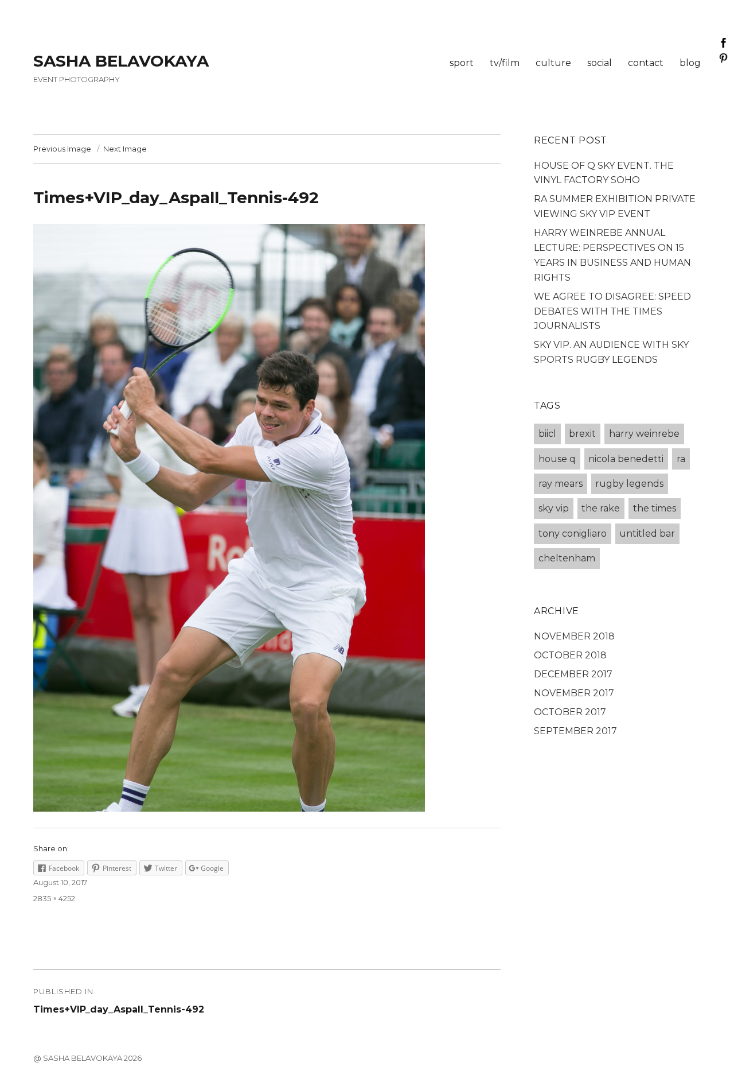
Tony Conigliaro (572, 533)
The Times (654, 508)
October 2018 (570, 655)
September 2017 (575, 731)
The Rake (600, 508)
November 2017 (574, 693)
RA (681, 458)
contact (645, 62)
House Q (557, 458)
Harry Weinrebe (644, 433)
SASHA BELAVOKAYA (121, 61)
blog (690, 62)
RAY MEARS (560, 483)
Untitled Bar (647, 533)
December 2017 (573, 674)
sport (462, 62)
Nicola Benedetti (625, 458)
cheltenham (566, 558)
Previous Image (62, 148)
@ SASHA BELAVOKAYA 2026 (87, 1057)
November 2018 (574, 636)
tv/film (505, 62)
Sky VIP (553, 508)
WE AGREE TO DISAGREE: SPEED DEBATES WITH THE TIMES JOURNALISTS (612, 311)
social (599, 62)
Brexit (582, 433)
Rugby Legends (629, 483)
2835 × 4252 (54, 898)
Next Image (125, 148)
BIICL (547, 433)
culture (553, 62)
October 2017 (570, 712)
